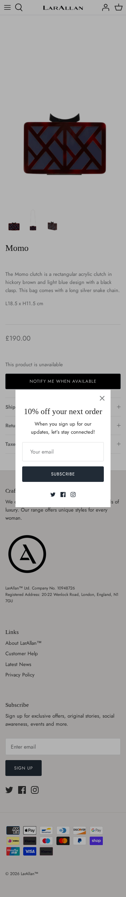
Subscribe (63, 474)
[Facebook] (63, 494)
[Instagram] (73, 494)
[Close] (102, 398)
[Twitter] (52, 494)
